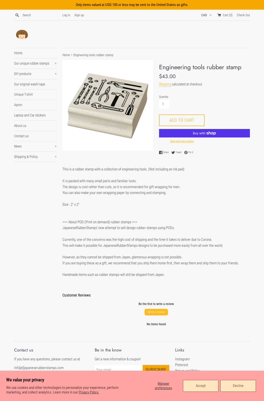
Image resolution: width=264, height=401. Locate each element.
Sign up (79, 15)
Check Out (243, 15)
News (35, 146)
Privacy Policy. (89, 392)
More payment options (182, 141)
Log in (66, 15)
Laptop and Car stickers (30, 115)
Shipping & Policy (35, 157)
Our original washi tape (29, 84)
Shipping (165, 84)
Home (18, 53)
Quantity (163, 97)
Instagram (182, 359)
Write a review (156, 312)
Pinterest (181, 365)
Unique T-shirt (23, 94)
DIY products (35, 74)
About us (20, 126)
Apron (18, 105)
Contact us (21, 136)
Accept (201, 385)
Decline (238, 385)
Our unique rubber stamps (35, 63)
